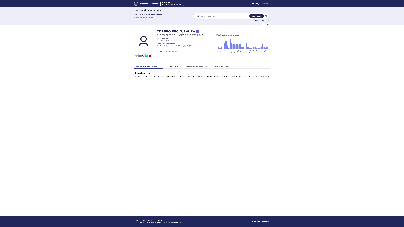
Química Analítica (163, 40)
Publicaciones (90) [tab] (173, 66)
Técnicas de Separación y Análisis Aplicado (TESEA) (176, 46)
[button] (263, 25)
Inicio (136, 10)
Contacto (265, 221)
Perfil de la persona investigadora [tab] (148, 66)
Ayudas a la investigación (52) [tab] (196, 66)
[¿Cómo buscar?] (197, 16)
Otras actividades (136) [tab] (221, 66)
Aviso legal (256, 221)
